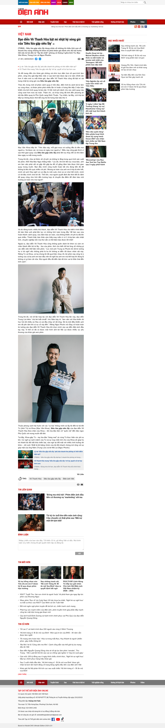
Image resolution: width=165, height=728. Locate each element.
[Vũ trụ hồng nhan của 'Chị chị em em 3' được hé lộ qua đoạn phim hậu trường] (28, 572)
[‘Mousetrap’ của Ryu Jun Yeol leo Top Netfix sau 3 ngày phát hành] (96, 151)
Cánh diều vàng (34, 2)
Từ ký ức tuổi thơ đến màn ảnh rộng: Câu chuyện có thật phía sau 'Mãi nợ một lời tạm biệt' (64, 518)
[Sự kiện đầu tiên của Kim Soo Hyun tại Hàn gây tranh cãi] (114, 77)
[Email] (82, 59)
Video (143, 22)
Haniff (53, 2)
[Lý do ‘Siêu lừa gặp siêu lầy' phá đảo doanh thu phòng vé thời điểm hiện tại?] (25, 454)
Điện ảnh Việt (68, 479)
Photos (132, 22)
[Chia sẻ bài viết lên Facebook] (36, 59)
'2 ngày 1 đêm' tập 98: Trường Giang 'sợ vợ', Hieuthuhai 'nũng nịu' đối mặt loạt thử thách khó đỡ (95, 108)
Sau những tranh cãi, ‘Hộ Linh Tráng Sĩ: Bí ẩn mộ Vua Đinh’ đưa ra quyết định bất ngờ (133, 48)
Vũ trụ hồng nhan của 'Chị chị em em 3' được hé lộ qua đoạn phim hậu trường (133, 86)
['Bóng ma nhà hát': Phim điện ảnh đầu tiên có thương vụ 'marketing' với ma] (31, 501)
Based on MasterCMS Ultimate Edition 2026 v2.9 (35, 726)
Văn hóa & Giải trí (79, 22)
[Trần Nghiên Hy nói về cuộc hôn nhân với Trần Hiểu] (96, 73)
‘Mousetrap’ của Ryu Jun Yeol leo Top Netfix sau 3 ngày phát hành (96, 162)
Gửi (79, 553)
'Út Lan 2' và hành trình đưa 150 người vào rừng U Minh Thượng (46, 629)
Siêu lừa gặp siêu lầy (52, 479)
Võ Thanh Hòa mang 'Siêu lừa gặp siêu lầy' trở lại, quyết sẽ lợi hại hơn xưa (47, 69)
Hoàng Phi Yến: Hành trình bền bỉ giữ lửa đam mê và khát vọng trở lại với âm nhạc (134, 67)
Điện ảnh (41, 22)
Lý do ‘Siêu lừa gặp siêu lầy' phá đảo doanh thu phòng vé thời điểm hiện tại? (47, 67)
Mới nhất (30, 22)
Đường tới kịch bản (117, 22)
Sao (65, 22)
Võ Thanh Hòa (35, 479)
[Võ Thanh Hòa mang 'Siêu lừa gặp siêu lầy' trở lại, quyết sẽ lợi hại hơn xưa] (25, 463)
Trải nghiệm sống (98, 22)
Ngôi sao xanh (23, 2)
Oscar (59, 2)
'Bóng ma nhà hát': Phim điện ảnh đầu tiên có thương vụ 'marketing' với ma (72, 27)
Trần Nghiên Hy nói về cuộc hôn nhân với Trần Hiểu (95, 83)
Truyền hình (54, 22)
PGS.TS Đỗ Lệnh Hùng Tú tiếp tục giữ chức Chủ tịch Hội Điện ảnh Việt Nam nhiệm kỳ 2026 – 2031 (73, 586)
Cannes (65, 2)
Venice (71, 2)
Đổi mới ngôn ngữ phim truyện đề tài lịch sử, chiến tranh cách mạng (47, 606)
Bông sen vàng (45, 2)
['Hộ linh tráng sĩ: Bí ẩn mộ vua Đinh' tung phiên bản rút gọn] (114, 58)
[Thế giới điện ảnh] (33, 12)
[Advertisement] (100, 11)
